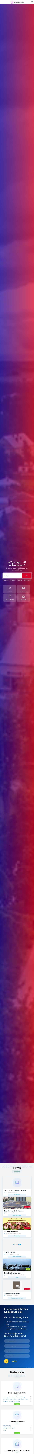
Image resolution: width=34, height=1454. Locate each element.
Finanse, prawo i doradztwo (17, 1450)
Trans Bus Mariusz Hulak (12, 1273)
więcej (17, 1404)
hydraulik (19, 580)
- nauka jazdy (6, 1425)
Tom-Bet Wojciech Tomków (13, 1211)
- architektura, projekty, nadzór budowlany (15, 1399)
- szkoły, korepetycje (8, 1428)
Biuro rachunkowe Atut (12, 1294)
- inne (4, 1430)
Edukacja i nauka (17, 1421)
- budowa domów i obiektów (11, 1401)
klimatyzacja (27, 580)
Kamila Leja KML (9, 1252)
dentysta (13, 580)
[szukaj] (26, 575)
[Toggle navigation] (32, 2)
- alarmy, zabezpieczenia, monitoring (13, 1397)
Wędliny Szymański (11, 1231)
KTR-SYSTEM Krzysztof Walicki (15, 1190)
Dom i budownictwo (17, 1393)
